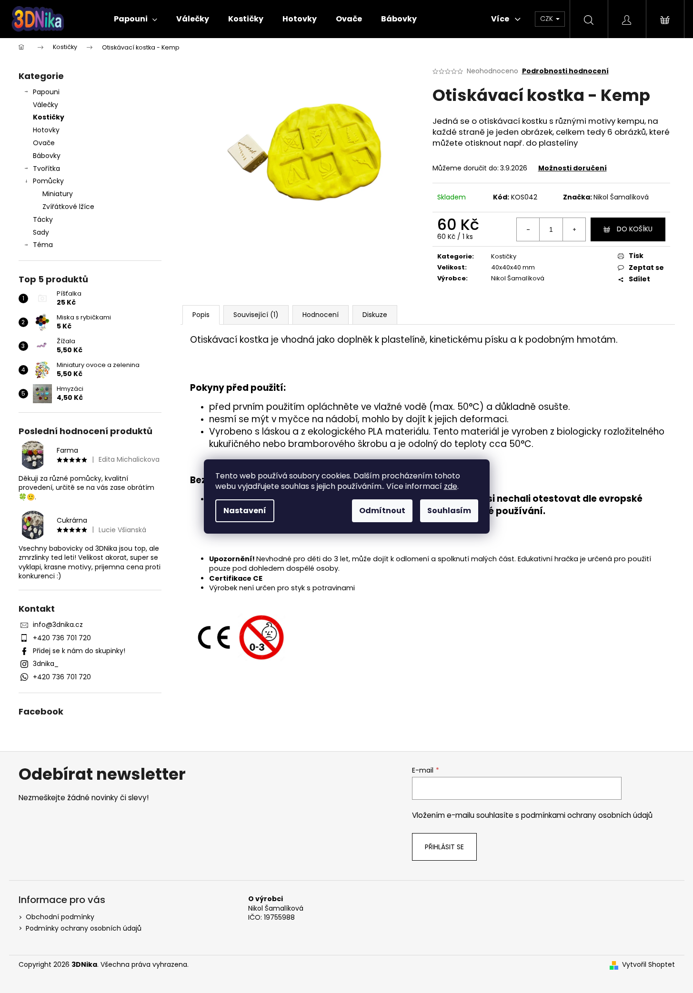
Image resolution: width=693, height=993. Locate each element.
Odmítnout (382, 510)
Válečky (45, 104)
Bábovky (46, 155)
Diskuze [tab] (374, 314)
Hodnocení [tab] (320, 314)
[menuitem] (135, 19)
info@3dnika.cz (58, 624)
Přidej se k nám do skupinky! (79, 650)
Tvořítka (46, 168)
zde (450, 486)
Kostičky (48, 117)
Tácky (43, 219)
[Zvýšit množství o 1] (573, 229)
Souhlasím (449, 510)
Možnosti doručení (572, 168)
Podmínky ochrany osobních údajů (83, 928)
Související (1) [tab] (256, 314)
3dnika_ (46, 663)
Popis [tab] (201, 314)
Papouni (46, 92)
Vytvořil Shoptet (648, 964)
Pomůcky (48, 181)
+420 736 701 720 (62, 638)
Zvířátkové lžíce (68, 206)
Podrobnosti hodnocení (565, 71)
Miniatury (57, 194)
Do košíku (635, 229)
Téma (43, 244)
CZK (547, 18)
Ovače (44, 143)
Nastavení (244, 510)
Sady (41, 232)
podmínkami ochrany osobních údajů (587, 815)
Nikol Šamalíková (621, 197)
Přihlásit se (444, 847)
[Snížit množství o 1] (528, 229)
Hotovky (46, 130)
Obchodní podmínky (60, 917)
